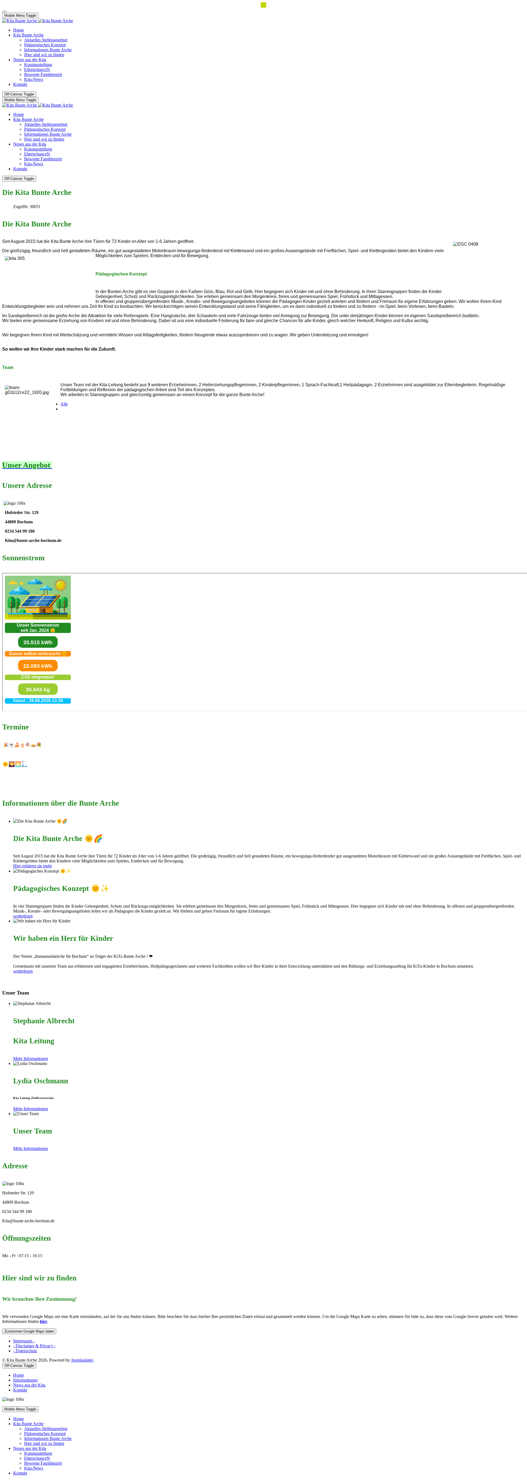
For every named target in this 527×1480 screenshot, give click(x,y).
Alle (64, 404)
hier (43, 1321)
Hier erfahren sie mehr (32, 865)
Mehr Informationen (30, 1058)
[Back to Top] (4, 11)
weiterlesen (23, 916)
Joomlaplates (82, 1360)
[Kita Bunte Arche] (37, 20)
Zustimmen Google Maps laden (29, 1331)
